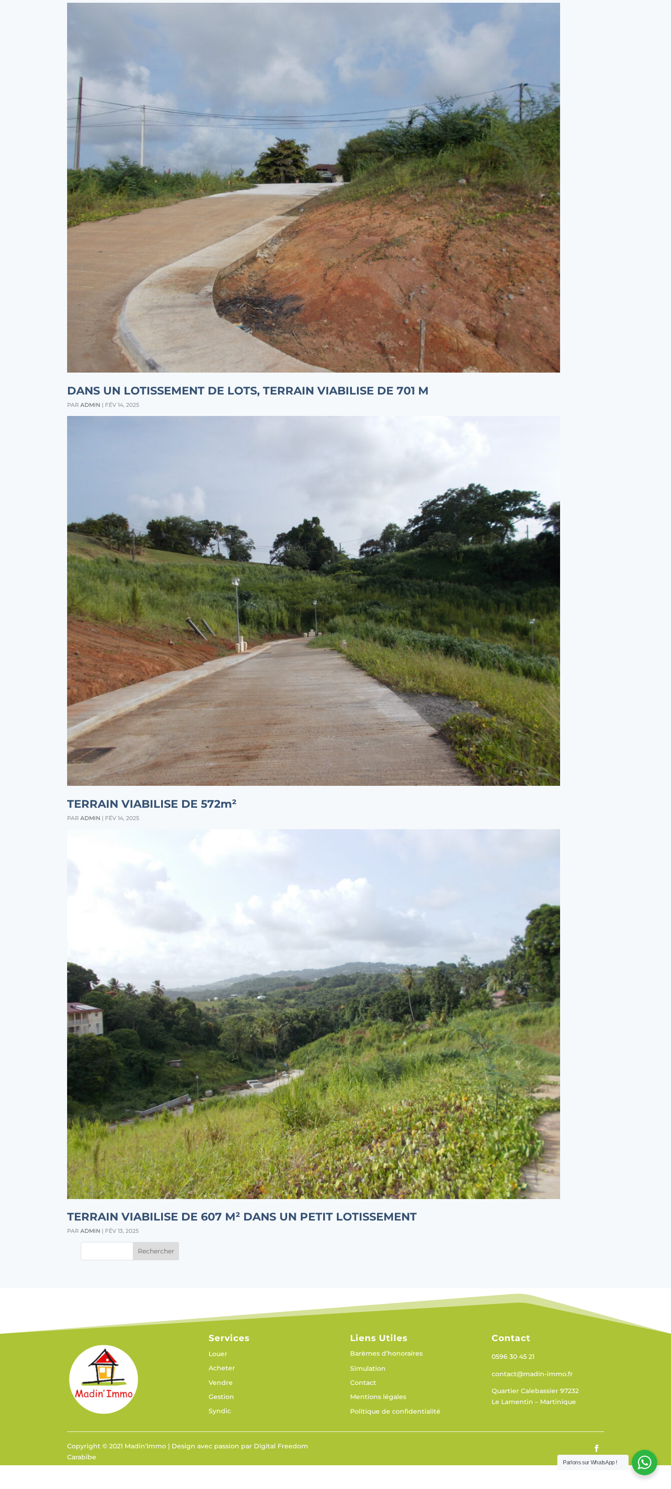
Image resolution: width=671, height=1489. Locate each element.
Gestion (221, 1397)
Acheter (222, 1368)
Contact (363, 1383)
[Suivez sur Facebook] (596, 1448)
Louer (218, 1354)
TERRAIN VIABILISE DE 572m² (151, 803)
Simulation (368, 1369)
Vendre (221, 1383)
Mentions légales (378, 1397)
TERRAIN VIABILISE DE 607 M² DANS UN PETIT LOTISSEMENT (242, 1216)
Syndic (220, 1411)
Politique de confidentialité (395, 1411)
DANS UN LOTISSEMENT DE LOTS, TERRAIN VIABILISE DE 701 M (248, 390)
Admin (90, 404)
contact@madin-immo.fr (532, 1374)
